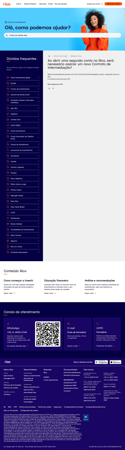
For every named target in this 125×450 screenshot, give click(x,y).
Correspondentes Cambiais (73, 407)
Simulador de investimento (28, 379)
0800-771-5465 (110, 387)
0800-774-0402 (90, 387)
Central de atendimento (72, 372)
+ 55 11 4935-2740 (91, 377)
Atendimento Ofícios (71, 388)
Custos (50, 4)
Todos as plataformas (31, 387)
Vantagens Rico (9, 378)
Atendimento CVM (70, 383)
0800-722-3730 (90, 398)
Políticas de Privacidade (12, 385)
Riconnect (42, 4)
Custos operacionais (51, 380)
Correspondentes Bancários (95, 407)
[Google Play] (101, 362)
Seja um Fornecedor (11, 410)
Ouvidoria (67, 391)
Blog (45, 372)
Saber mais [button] (8, 293)
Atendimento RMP (70, 385)
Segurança (58, 407)
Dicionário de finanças (72, 375)
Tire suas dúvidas (60, 4)
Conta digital (28, 402)
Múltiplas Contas (76, 56)
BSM (9, 407)
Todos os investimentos (32, 376)
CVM (15, 407)
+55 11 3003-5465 (111, 380)
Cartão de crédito (30, 399)
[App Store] (115, 362)
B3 (5, 407)
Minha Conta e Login (60, 56)
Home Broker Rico (30, 392)
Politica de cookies (44, 407)
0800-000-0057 (90, 390)
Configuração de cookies (29, 410)
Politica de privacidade (27, 407)
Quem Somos (8, 376)
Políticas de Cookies (11, 388)
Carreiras (7, 394)
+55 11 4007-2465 (111, 377)
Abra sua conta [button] (113, 4)
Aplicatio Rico (29, 390)
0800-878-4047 (90, 401)
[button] (49, 56)
